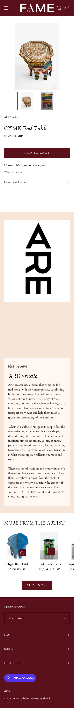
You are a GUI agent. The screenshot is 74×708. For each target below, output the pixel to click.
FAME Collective (21, 698)
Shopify (46, 698)
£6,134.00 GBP (49, 569)
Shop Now (37, 585)
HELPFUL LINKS (15, 663)
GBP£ (7, 691)
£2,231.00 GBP (17, 569)
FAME (8, 635)
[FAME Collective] (37, 8)
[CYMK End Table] (26, 101)
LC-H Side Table (49, 564)
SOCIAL (9, 649)
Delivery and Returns (16, 182)
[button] (59, 8)
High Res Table (18, 564)
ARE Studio (10, 117)
